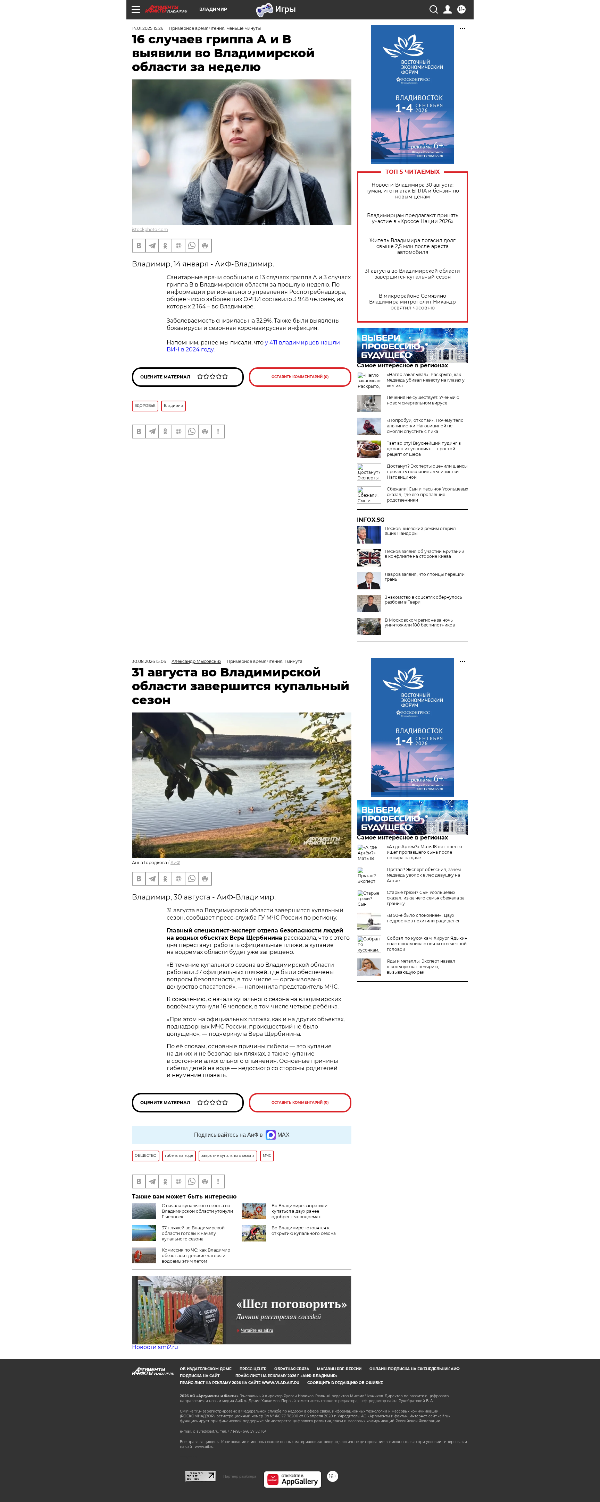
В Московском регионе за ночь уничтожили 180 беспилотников (420, 623)
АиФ (175, 862)
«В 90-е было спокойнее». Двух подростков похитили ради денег (423, 918)
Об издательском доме (206, 1369)
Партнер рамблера (239, 1476)
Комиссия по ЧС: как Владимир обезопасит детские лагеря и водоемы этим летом (196, 1255)
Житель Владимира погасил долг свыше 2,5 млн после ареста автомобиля (412, 246)
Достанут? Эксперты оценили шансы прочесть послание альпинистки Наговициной (427, 471)
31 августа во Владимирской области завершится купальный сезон (412, 274)
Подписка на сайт (199, 1376)
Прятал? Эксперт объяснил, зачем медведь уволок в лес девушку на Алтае (424, 875)
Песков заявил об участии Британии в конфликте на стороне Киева (424, 554)
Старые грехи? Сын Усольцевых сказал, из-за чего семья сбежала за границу (426, 898)
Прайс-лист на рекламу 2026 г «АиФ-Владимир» (286, 1376)
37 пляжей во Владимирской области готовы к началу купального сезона (193, 1233)
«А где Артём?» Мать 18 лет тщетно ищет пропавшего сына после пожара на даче (424, 852)
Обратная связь (291, 1369)
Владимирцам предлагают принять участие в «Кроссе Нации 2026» (412, 218)
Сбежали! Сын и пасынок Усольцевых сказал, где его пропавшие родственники (427, 494)
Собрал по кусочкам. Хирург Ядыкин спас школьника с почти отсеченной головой (427, 944)
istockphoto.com (150, 229)
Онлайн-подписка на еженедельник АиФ (414, 1369)
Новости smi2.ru (155, 1347)
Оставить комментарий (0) (300, 377)
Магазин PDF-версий (339, 1369)
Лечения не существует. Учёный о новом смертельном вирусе (423, 400)
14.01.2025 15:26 (147, 28)
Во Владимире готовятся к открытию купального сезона (304, 1230)
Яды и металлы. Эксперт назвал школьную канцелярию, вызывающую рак (421, 966)
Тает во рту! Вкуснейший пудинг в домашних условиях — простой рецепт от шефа (424, 449)
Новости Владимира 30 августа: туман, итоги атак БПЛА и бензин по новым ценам (412, 191)
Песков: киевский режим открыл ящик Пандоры (420, 531)
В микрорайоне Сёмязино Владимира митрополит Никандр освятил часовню (412, 302)
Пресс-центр (253, 1369)
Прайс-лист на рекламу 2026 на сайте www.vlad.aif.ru (239, 1383)
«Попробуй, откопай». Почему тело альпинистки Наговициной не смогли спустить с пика (425, 426)
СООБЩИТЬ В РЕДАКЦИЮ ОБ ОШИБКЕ (345, 1383)
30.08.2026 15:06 (149, 661)
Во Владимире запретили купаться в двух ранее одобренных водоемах (299, 1211)
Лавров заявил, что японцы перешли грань (425, 577)
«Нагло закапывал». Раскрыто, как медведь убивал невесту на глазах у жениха (426, 380)
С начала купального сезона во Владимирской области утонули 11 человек (197, 1211)
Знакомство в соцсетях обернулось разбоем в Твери (423, 600)
